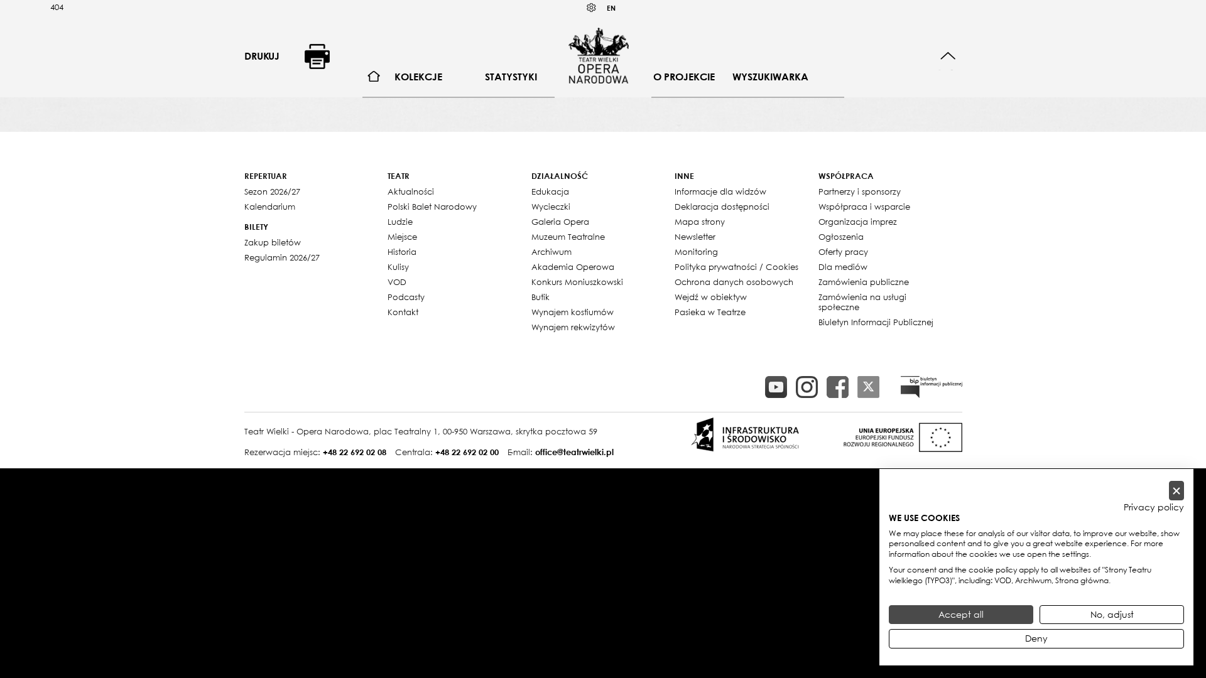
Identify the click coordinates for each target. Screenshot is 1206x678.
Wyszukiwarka (770, 76)
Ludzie (400, 222)
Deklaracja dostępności (722, 207)
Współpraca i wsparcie (864, 207)
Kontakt (403, 312)
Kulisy (398, 267)
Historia (402, 252)
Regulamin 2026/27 (282, 257)
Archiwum (551, 252)
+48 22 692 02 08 (354, 452)
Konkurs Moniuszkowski (577, 282)
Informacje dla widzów (720, 191)
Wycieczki (550, 207)
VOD (397, 282)
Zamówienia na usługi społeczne (862, 302)
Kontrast (592, 8)
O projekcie (684, 76)
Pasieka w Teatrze (710, 312)
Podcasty (406, 297)
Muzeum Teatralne (568, 237)
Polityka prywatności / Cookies (736, 267)
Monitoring (696, 252)
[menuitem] (374, 77)
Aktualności (411, 191)
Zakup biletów (272, 242)
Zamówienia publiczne (863, 282)
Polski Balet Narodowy (432, 207)
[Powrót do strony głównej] (598, 55)
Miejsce (402, 237)
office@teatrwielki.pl (574, 452)
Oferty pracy (843, 252)
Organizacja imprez (857, 222)
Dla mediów (842, 267)
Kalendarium (269, 207)
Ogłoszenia (841, 237)
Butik (540, 297)
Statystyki (511, 76)
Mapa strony (700, 222)
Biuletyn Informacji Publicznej (875, 322)
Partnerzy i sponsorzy (859, 191)
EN (611, 8)
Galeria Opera (560, 222)
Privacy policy (1154, 507)
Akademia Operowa (572, 267)
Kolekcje (418, 76)
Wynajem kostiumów (572, 312)
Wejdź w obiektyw (711, 297)
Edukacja (550, 191)
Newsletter (695, 237)
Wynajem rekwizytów (573, 327)
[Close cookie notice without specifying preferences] (1176, 490)
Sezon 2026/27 (272, 191)
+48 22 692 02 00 (467, 452)
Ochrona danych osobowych (734, 282)
